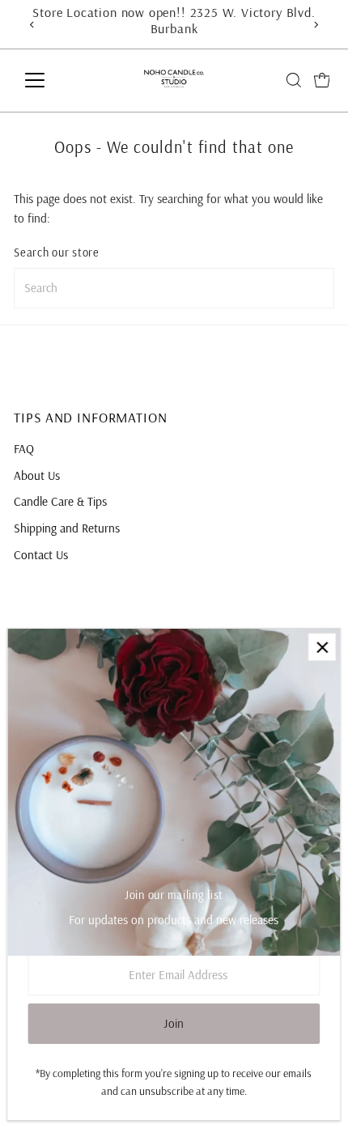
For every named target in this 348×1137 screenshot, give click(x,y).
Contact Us (41, 554)
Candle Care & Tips (60, 501)
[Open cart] (322, 80)
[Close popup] (322, 647)
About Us (37, 475)
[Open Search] (293, 80)
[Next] (316, 24)
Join (173, 1023)
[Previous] (32, 24)
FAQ (24, 448)
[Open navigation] (52, 80)
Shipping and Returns (67, 528)
